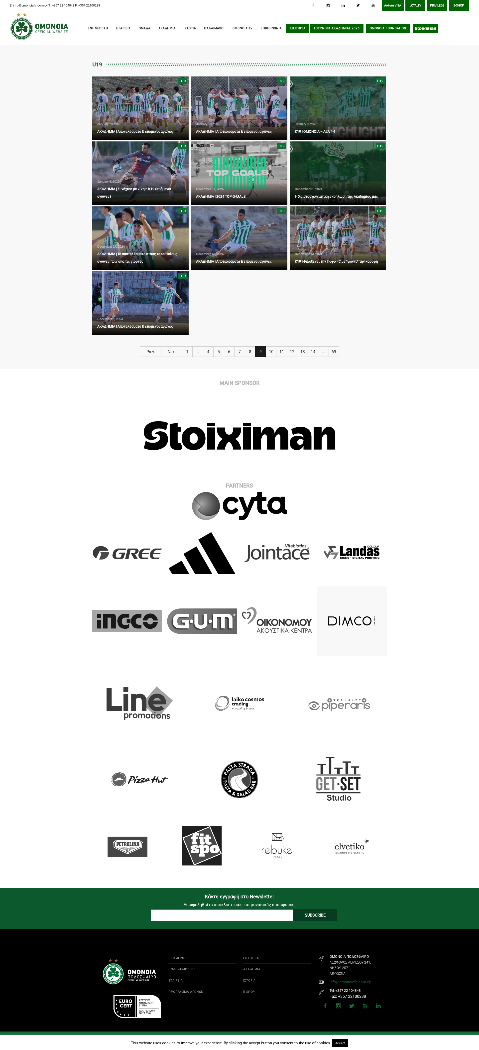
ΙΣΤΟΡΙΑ (190, 28)
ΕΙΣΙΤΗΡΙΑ (298, 28)
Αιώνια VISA (392, 5)
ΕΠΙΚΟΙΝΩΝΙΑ (271, 28)
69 (334, 351)
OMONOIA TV (243, 28)
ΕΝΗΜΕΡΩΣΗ (98, 28)
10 (271, 351)
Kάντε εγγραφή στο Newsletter (239, 897)
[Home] (17, 28)
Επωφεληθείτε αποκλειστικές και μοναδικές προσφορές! (239, 904)
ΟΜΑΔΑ (144, 28)
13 (302, 351)
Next (172, 351)
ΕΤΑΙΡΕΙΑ (123, 28)
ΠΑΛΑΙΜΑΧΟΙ (214, 28)
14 (313, 351)
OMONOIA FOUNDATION (388, 28)
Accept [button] (340, 1043)
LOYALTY (415, 5)
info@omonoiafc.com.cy (350, 982)
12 (292, 351)
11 (281, 351)
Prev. (150, 351)
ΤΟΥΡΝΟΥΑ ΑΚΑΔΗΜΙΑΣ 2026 (337, 28)
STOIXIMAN (425, 28)
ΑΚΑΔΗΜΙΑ (167, 28)
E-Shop (459, 5)
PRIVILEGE (437, 5)
